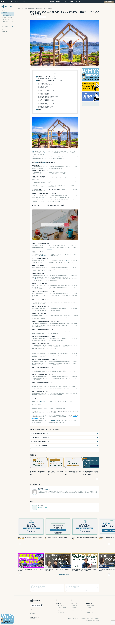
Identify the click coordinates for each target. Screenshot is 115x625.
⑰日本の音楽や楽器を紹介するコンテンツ (46, 103)
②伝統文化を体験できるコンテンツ (44, 83)
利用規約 (69, 618)
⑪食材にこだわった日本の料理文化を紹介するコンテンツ (49, 96)
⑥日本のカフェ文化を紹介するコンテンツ (46, 89)
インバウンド (49, 249)
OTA (61, 415)
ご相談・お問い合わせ (36, 605)
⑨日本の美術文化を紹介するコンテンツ (45, 93)
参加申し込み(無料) (108, 1)
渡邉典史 (48, 17)
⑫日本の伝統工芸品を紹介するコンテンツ (46, 97)
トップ (19, 8)
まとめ (39, 109)
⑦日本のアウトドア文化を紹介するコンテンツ (46, 90)
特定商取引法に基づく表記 (85, 618)
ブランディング (54, 420)
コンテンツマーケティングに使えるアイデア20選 (50, 80)
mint (22, 8)
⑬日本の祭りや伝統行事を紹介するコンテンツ (46, 99)
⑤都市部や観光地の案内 (42, 87)
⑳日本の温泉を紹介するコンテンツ (44, 107)
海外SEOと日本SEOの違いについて (46, 77)
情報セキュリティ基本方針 (95, 618)
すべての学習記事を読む (64, 479)
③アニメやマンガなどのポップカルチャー (46, 84)
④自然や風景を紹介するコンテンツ (44, 86)
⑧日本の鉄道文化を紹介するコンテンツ (45, 92)
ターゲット (44, 197)
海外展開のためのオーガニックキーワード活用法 (47, 78)
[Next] (97, 479)
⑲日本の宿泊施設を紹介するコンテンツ (45, 106)
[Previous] (32, 479)
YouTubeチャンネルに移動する (64, 574)
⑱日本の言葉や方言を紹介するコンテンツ (46, 104)
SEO (33, 151)
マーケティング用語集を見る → (89, 104)
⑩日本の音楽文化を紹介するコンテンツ (45, 94)
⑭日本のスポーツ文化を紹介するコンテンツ (46, 100)
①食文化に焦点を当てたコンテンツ (44, 81)
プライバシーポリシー (76, 618)
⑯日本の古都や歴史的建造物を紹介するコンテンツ (47, 102)
